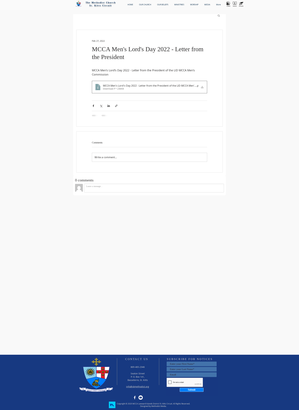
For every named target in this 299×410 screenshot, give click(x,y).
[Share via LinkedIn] (108, 105)
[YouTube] (140, 397)
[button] (79, 4)
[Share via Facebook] (93, 105)
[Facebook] (135, 397)
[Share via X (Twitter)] (101, 105)
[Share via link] (116, 105)
